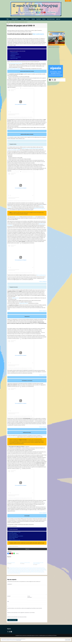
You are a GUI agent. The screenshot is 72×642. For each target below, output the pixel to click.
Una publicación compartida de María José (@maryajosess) (17, 117)
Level (37, 569)
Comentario (9, 584)
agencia (23, 567)
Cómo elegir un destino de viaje (14, 532)
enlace (34, 216)
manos (39, 569)
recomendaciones (27, 570)
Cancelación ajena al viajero (14, 68)
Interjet (33, 569)
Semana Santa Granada (51, 19)
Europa (22, 569)
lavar (35, 569)
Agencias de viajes (14, 58)
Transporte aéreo (14, 52)
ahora (25, 567)
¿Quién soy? (58, 19)
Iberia (30, 569)
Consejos (22, 19)
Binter (12, 568)
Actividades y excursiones (15, 57)
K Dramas (27, 19)
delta (44, 568)
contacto (30, 568)
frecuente (27, 569)
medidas (41, 569)
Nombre (9, 596)
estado (19, 569)
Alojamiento (12, 55)
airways (31, 567)
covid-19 (39, 568)
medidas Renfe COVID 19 (23, 303)
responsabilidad (36, 570)
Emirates (11, 569)
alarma (34, 567)
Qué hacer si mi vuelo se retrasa (25, 562)
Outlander (33, 19)
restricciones (41, 570)
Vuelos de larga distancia (13, 537)
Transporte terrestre (14, 54)
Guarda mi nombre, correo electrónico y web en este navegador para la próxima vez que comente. (24, 608)
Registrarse (27, 549)
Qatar (22, 570)
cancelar (20, 568)
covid (37, 568)
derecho (8, 569)
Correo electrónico (29, 597)
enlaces (14, 569)
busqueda (14, 568)
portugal (12, 570)
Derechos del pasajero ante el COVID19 (16, 536)
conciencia (27, 568)
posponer (15, 570)
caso (22, 568)
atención (43, 567)
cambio (18, 568)
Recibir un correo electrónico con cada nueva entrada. (16, 616)
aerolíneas (16, 567)
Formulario (17, 216)
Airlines (29, 567)
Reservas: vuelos (12, 538)
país (8, 570)
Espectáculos (38, 19)
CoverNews (49, 635)
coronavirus (34, 568)
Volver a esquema (43, 281)
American (36, 567)
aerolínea (13, 567)
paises (10, 570)
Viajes (8, 19)
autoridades (9, 568)
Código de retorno (15, 297)
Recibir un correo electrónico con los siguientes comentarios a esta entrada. (21, 612)
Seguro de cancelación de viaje (14, 540)
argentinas (39, 567)
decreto (42, 568)
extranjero (24, 569)
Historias (43, 19)
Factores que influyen (13, 533)
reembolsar (32, 570)
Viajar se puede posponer (38, 34)
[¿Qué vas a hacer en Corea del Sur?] (55, 52)
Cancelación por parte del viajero (15, 63)
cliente (25, 568)
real (24, 570)
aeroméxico (20, 567)
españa (17, 569)
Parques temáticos (15, 19)
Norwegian (44, 569)
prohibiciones (19, 570)
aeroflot (10, 567)
